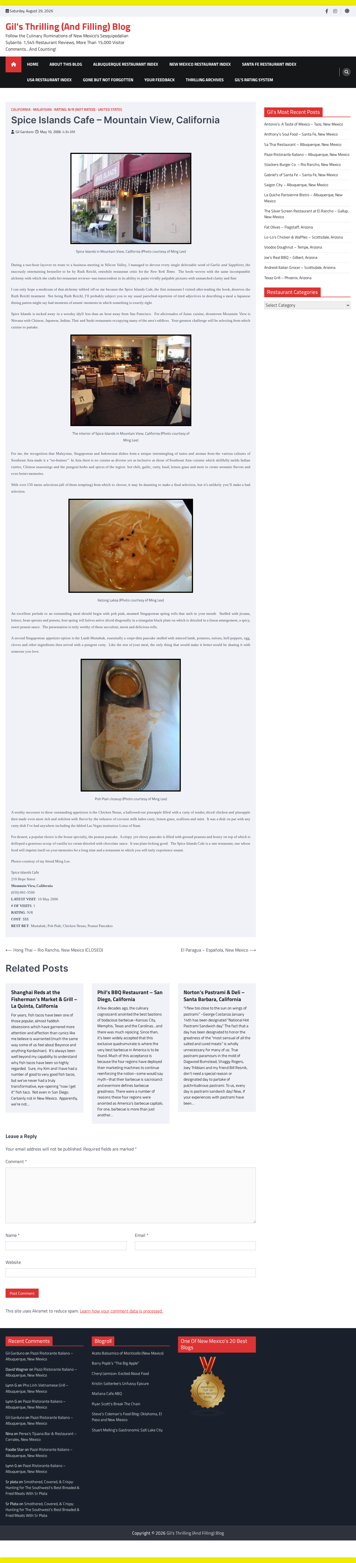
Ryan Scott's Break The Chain (116, 1404)
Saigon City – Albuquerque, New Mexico (296, 185)
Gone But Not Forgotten (108, 80)
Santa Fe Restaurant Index (269, 64)
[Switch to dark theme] (347, 11)
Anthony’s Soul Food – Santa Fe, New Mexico (301, 134)
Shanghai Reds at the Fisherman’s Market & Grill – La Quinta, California (44, 999)
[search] (346, 72)
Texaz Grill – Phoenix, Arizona (288, 278)
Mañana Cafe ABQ (107, 1393)
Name (13, 1235)
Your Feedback (159, 80)
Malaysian (42, 109)
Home (32, 64)
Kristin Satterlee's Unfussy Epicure (120, 1383)
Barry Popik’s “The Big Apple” (115, 1363)
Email (142, 1235)
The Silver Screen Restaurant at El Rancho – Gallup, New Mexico (306, 214)
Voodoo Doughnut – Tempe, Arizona (293, 247)
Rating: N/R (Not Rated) (74, 109)
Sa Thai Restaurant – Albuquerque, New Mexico (302, 144)
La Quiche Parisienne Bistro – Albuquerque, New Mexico (303, 198)
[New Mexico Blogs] (208, 1415)
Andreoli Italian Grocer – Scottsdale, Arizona (299, 267)
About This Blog (66, 64)
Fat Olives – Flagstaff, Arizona (288, 227)
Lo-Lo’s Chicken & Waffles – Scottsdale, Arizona (303, 237)
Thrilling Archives (205, 80)
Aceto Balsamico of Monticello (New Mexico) (128, 1353)
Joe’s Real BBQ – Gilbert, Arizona (290, 257)
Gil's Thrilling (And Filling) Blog (68, 26)
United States (110, 109)
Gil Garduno (25, 131)
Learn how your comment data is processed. (121, 1311)
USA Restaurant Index (49, 80)
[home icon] (13, 64)
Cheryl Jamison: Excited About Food (120, 1373)
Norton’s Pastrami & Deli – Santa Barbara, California (214, 995)
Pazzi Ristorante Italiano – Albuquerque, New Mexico (306, 154)
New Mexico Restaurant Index (200, 64)
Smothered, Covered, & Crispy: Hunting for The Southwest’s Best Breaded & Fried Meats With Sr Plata (43, 1488)
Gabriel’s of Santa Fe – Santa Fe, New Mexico (301, 175)
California (21, 109)
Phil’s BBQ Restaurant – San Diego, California (130, 995)
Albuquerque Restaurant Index (125, 64)
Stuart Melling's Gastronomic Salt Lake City (127, 1430)
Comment (16, 1161)
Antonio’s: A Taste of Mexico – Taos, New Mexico (303, 124)
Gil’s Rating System (254, 80)
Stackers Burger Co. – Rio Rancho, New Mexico (302, 164)
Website (13, 1262)
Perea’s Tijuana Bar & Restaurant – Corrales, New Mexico (41, 1436)
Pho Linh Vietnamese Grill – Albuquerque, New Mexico (37, 1388)
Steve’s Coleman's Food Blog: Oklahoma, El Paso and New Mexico (127, 1417)
